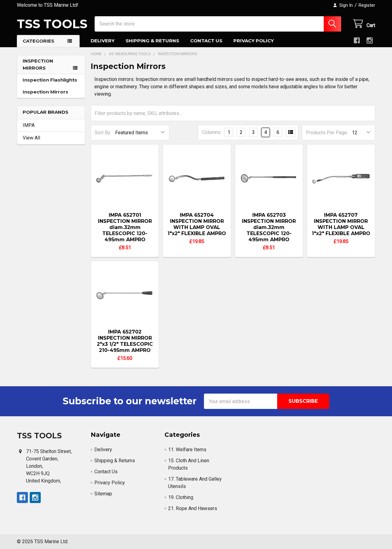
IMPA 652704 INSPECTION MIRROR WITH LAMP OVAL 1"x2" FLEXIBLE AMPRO (197, 224)
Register (367, 5)
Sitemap (103, 494)
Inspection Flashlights (50, 80)
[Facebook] (356, 40)
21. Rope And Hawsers (192, 508)
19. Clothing (180, 497)
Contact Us (206, 41)
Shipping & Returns (152, 41)
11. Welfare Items (187, 449)
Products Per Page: (327, 132)
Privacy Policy (253, 41)
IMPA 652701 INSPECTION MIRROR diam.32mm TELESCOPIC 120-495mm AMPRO (125, 227)
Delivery (103, 41)
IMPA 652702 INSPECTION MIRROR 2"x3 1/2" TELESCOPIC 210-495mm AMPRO (125, 341)
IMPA (29, 125)
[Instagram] (369, 40)
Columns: (211, 132)
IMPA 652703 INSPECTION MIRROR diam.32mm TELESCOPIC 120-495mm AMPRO (269, 227)
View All (31, 138)
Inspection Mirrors (45, 92)
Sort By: (103, 132)
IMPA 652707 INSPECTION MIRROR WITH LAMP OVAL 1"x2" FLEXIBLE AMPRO (341, 224)
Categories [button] (38, 41)
